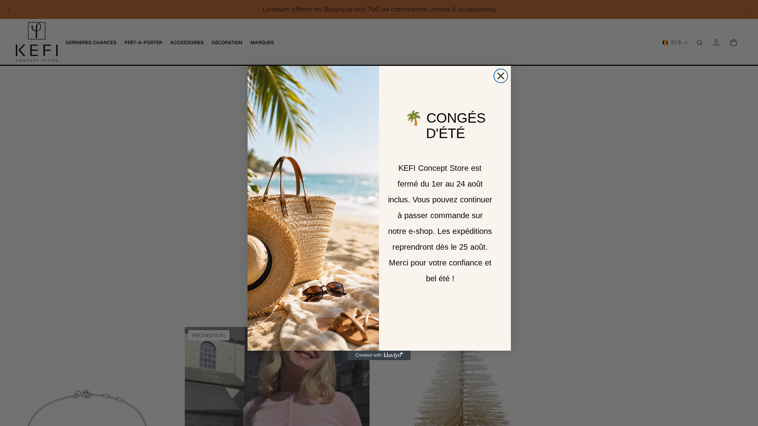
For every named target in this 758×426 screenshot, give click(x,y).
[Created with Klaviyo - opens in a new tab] (379, 355)
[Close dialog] (501, 76)
